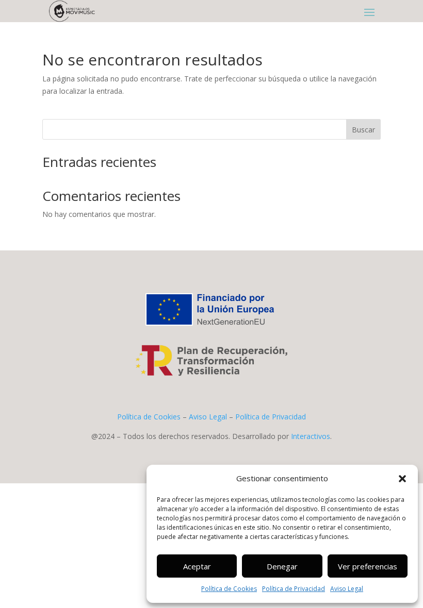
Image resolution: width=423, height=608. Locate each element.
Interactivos (310, 436)
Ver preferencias (367, 566)
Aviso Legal (346, 588)
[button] (402, 479)
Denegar (282, 566)
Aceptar (197, 566)
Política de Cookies (229, 588)
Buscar (363, 129)
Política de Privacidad (293, 588)
